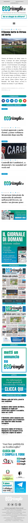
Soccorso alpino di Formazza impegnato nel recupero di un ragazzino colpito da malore (12, 431)
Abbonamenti (7, 1)
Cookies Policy (15, 520)
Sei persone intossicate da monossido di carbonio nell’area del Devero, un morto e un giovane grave (13, 198)
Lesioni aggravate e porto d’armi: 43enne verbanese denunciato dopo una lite (12, 132)
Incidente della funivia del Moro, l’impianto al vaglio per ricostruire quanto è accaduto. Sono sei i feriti (13, 410)
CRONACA (4, 108)
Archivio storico (19, 1)
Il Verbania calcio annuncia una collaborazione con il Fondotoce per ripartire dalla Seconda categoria (13, 421)
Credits (21, 520)
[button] (14, 23)
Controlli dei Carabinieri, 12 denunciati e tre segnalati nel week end (14, 164)
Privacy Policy (8, 520)
